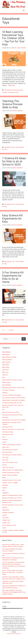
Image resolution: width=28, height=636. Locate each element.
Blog (3, 377)
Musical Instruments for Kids (10, 472)
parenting (5, 485)
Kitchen (4, 465)
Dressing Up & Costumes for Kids (12, 415)
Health (4, 442)
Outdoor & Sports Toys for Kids (11, 480)
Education (5, 417)
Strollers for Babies (8, 512)
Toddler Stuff (6, 520)
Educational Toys (13, 92)
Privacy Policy (10, 633)
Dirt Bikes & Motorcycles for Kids (12, 402)
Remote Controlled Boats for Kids (12, 495)
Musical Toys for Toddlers (10, 475)
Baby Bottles (6, 354)
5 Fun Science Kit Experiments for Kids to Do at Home (13, 277)
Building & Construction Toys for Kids (13, 387)
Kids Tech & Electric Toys (9, 462)
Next (12, 330)
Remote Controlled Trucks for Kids (12, 505)
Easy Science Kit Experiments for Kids (12, 218)
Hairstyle (5, 439)
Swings (4, 515)
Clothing (4, 392)
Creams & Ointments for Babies (11, 395)
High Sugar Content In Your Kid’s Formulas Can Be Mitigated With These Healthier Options (14, 592)
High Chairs (5, 447)
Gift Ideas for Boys (7, 432)
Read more (11, 85)
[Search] (24, 339)
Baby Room (5, 364)
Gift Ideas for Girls (7, 434)
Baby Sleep (5, 367)
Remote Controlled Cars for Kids (12, 498)
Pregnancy (5, 493)
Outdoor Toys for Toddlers (10, 482)
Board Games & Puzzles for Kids (12, 380)
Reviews (4, 507)
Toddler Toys (6, 522)
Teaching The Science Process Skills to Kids (12, 104)
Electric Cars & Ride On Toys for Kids (13, 429)
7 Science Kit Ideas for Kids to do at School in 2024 (14, 161)
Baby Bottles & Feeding (9, 357)
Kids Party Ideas (7, 452)
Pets (3, 490)
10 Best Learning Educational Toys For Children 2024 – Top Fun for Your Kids (13, 38)
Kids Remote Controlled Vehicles (12, 455)
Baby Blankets (6, 352)
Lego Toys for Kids (8, 467)
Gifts (3, 437)
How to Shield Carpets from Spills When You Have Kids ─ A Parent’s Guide (12, 572)
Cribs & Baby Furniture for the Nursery (13, 397)
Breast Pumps (6, 382)
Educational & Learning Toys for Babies (14, 420)
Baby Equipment (7, 359)
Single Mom (5, 510)
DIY (3, 410)
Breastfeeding (6, 385)
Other (4, 477)
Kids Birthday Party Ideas (10, 449)
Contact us (18, 633)
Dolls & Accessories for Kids (10, 412)
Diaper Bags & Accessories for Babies (13, 400)
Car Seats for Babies (8, 390)
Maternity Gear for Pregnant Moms (12, 470)
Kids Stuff (5, 457)
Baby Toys (5, 372)
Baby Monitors (6, 362)
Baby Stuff (5, 370)
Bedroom (5, 375)
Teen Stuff (5, 517)
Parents (4, 488)
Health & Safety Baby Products (11, 444)
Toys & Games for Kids (9, 525)
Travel (4, 528)
